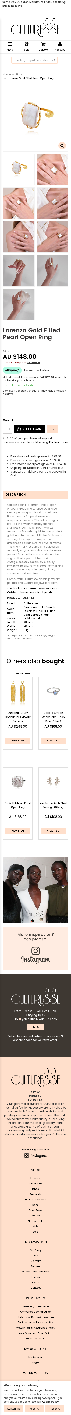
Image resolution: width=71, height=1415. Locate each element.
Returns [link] (35, 1266)
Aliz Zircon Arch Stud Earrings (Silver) (53, 805)
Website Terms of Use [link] (35, 1271)
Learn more (33, 362)
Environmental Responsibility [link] (35, 1322)
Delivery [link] (36, 1261)
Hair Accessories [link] (35, 1199)
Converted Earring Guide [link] (35, 1311)
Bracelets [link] (35, 1194)
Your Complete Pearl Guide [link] (35, 1333)
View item (17, 740)
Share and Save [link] (35, 1338)
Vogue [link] (35, 1215)
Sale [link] (35, 1231)
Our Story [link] (35, 1250)
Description (16, 494)
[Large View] (19, 170)
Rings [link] (35, 1189)
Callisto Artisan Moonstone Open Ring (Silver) (53, 717)
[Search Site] (53, 60)
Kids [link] (35, 1226)
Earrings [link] (35, 1178)
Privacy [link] (35, 1277)
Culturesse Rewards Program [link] (35, 1317)
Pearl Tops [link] (35, 1210)
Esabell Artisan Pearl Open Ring (18, 805)
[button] (52, 429)
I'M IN (35, 1027)
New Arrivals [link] (35, 1221)
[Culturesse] (35, 27)
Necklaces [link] (35, 1183)
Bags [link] (35, 1205)
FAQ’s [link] (35, 1282)
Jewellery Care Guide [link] (35, 1306)
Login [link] (35, 1362)
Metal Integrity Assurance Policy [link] (35, 1327)
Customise (13, 1408)
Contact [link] (36, 1288)
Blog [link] (35, 1255)
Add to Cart (32, 429)
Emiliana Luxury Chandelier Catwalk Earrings (18, 717)
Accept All (55, 1408)
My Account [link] (35, 1357)
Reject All (34, 1408)
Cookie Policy (50, 1401)
